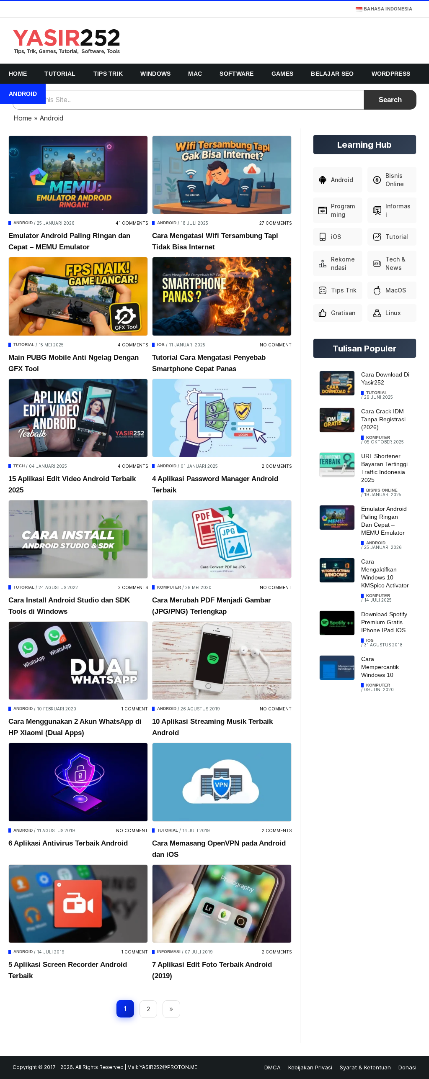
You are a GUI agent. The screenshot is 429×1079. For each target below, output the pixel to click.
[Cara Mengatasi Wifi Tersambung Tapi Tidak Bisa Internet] (221, 175)
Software (236, 73)
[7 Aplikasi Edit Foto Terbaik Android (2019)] (221, 904)
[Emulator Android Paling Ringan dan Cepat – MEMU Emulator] (78, 175)
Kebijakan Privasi (310, 1067)
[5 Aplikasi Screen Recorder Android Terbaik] (78, 904)
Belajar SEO (332, 73)
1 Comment (134, 708)
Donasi (407, 1067)
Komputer (169, 587)
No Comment (276, 344)
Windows (155, 73)
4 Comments (133, 344)
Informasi (169, 951)
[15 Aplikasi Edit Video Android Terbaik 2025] (78, 418)
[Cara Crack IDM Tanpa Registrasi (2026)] (337, 420)
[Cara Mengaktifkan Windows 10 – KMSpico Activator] (337, 570)
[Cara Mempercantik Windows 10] (337, 668)
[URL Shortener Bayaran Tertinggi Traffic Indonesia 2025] (337, 465)
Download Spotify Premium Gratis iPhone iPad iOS (384, 622)
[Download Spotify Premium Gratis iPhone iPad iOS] (337, 623)
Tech (19, 466)
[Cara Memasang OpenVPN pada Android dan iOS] (221, 782)
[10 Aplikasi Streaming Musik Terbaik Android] (221, 661)
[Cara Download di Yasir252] (337, 383)
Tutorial (59, 73)
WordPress (391, 73)
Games (282, 73)
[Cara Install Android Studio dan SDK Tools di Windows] (78, 539)
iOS (161, 344)
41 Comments (132, 223)
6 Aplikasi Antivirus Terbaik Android (68, 843)
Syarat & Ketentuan (365, 1067)
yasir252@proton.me (168, 1067)
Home (18, 73)
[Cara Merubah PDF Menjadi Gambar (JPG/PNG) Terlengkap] (221, 539)
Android (23, 93)
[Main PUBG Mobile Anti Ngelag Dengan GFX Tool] (78, 296)
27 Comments (275, 223)
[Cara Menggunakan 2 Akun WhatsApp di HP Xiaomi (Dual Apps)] (78, 661)
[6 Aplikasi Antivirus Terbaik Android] (78, 782)
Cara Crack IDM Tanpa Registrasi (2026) (383, 419)
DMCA (272, 1067)
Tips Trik (108, 73)
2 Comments (277, 466)
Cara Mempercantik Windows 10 (380, 667)
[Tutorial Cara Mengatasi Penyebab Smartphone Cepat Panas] (221, 296)
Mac (195, 73)
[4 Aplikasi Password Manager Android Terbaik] (221, 418)
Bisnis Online (382, 490)
